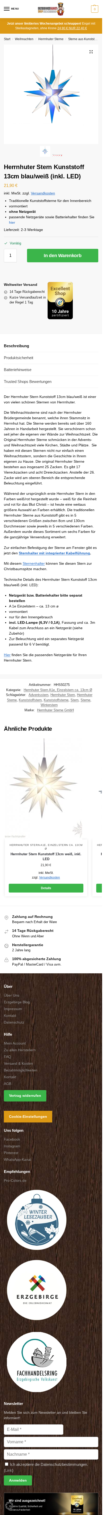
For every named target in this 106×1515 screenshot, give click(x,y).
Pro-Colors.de (15, 1180)
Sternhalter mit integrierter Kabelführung (54, 553)
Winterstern (49, 705)
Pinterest (11, 1153)
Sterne (85, 700)
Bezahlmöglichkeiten (20, 1070)
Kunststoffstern (30, 700)
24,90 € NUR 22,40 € (72, 28)
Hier (7, 655)
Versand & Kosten (18, 1063)
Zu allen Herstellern (20, 1050)
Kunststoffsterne (56, 700)
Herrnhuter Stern (62, 695)
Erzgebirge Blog (17, 1002)
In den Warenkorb (62, 255)
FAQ (7, 1057)
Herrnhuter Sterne (51, 39)
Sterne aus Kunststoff (83, 39)
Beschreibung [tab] (16, 346)
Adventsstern (38, 695)
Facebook (12, 1139)
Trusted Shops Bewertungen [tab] (27, 381)
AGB (7, 1084)
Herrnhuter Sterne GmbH (55, 710)
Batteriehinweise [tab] (17, 369)
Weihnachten (24, 39)
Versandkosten (43, 193)
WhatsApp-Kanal (17, 1159)
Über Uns (11, 995)
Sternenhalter (34, 563)
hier (12, 222)
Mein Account (15, 1043)
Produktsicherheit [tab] (18, 358)
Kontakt (10, 1015)
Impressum (13, 1009)
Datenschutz (14, 1022)
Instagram (12, 1146)
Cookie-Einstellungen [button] (28, 1116)
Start (7, 39)
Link (8, 1470)
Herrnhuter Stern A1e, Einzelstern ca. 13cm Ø (58, 690)
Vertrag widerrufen (25, 1095)
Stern (74, 700)
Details (46, 888)
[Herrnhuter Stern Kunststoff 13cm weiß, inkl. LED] (46, 788)
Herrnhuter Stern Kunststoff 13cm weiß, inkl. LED (46, 856)
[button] (94, 9)
